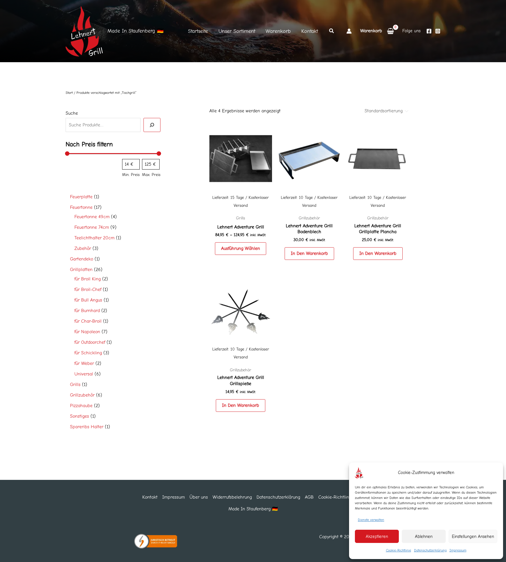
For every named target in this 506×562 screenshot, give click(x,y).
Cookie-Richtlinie (398, 550)
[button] (331, 32)
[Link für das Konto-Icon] (349, 31)
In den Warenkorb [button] (309, 253)
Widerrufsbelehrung (232, 497)
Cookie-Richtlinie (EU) (341, 497)
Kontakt (150, 497)
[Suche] (151, 125)
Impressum (457, 550)
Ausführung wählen (240, 248)
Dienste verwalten (371, 520)
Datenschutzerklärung (430, 550)
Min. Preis (131, 174)
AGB (309, 497)
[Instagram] (437, 31)
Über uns (198, 497)
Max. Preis (151, 174)
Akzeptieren (377, 536)
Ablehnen (424, 536)
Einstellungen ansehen (473, 536)
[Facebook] (429, 31)
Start (69, 93)
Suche (72, 113)
